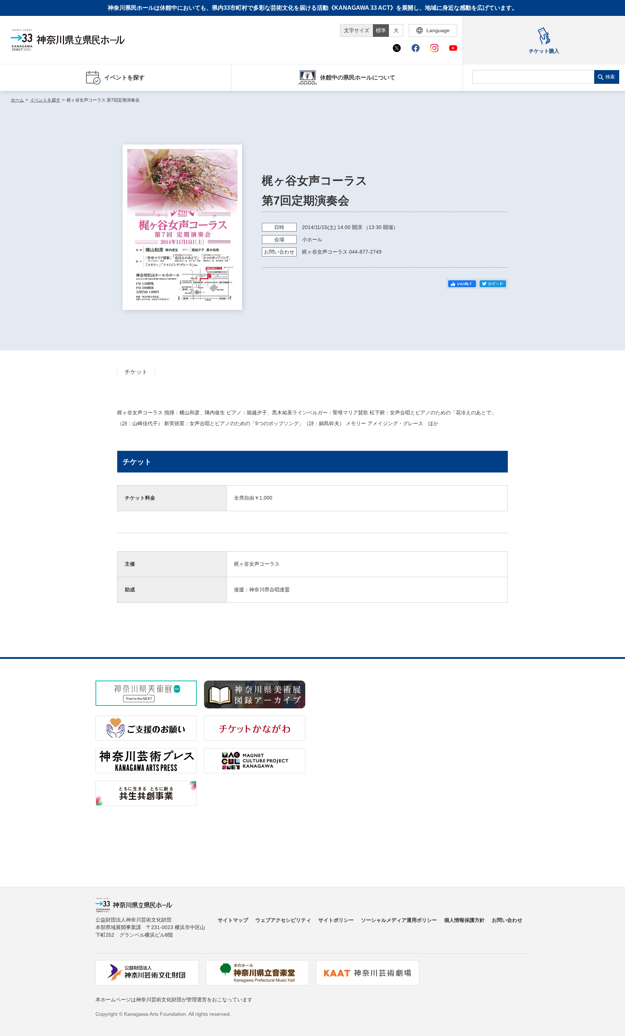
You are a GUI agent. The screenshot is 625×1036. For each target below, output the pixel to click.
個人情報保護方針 (464, 920)
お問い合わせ (507, 920)
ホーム (17, 100)
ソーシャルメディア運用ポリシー (399, 920)
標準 (381, 30)
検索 (610, 76)
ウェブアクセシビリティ (283, 920)
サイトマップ (233, 920)
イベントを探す (45, 100)
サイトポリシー (336, 920)
